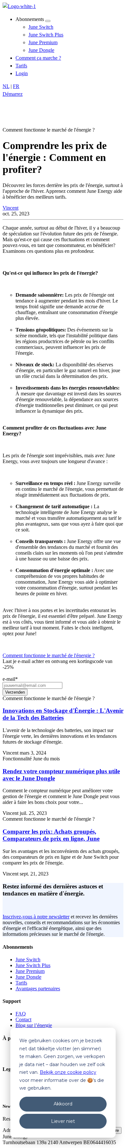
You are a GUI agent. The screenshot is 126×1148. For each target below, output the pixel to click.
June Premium (43, 42)
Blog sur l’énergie (34, 1025)
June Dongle (41, 50)
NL (6, 86)
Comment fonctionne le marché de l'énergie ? (49, 655)
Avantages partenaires (38, 988)
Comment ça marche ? (38, 58)
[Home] (19, 6)
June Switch (40, 27)
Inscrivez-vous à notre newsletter (36, 916)
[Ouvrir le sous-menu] (47, 21)
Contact (23, 1019)
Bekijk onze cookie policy (68, 1072)
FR (16, 86)
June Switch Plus (45, 34)
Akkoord (63, 1104)
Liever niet (63, 1121)
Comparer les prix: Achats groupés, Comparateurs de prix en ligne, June (51, 835)
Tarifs (21, 65)
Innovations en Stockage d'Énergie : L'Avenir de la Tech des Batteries (63, 714)
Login (22, 73)
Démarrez (13, 94)
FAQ (21, 1013)
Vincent (10, 208)
